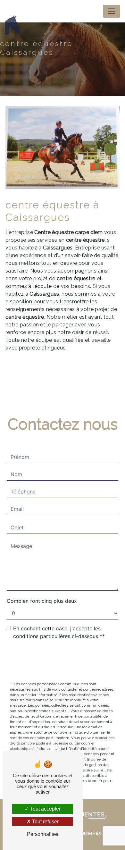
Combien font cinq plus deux (42, 601)
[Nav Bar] (111, 11)
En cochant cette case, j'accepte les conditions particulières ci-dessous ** (59, 632)
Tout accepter (45, 809)
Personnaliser (43, 834)
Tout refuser (45, 821)
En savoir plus (77, 371)
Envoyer (67, 661)
